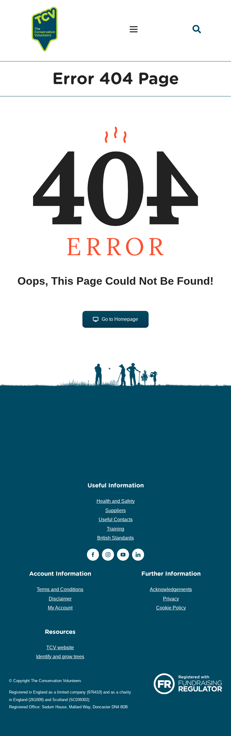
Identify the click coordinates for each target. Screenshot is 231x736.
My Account (60, 607)
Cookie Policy (171, 607)
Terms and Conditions (60, 589)
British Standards (115, 537)
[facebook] (93, 555)
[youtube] (123, 555)
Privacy (171, 598)
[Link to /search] (196, 29)
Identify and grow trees (60, 656)
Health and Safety (116, 501)
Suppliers (115, 510)
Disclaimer (60, 598)
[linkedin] (138, 555)
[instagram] (108, 555)
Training (115, 528)
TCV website (60, 647)
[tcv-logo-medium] (45, 6)
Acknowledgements (171, 589)
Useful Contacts (116, 519)
